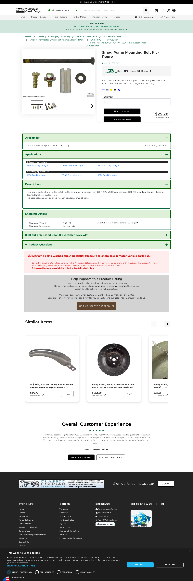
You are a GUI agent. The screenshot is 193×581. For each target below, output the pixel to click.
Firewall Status (104, 513)
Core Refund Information (70, 538)
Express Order (65, 516)
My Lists (62, 524)
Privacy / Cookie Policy (29, 527)
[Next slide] (92, 106)
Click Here (110, 2)
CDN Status (102, 516)
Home (22, 17)
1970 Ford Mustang (107, 175)
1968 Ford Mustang (36, 175)
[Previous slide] (154, 324)
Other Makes (80, 17)
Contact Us (24, 542)
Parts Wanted (25, 524)
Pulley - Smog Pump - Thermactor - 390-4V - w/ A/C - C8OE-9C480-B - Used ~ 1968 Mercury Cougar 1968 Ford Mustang (113, 386)
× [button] (190, 552)
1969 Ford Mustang (72, 175)
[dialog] (96, 565)
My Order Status (66, 520)
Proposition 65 (80, 263)
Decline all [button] (169, 564)
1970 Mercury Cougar (108, 165)
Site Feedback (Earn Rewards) (32, 535)
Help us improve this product (96, 306)
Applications (33, 154)
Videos (117, 17)
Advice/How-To (100, 17)
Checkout (63, 513)
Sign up (166, 483)
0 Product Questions (38, 244)
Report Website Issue (107, 520)
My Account (64, 527)
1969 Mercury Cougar (73, 165)
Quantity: (108, 97)
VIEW (67, 394)
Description (33, 184)
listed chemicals (88, 265)
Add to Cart (123, 111)
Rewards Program (27, 520)
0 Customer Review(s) (56, 235)
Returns (63, 535)
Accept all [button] (140, 564)
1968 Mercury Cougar (37, 165)
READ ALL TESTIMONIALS (110, 457)
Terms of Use (24, 531)
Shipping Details (36, 213)
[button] (64, 565)
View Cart (63, 509)
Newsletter (24, 516)
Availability (32, 137)
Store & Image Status (107, 509)
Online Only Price (161, 117)
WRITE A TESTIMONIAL (81, 457)
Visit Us (22, 546)
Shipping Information (69, 531)
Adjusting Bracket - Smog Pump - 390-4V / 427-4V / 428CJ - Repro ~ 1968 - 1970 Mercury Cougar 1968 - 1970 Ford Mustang (51, 386)
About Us (23, 538)
